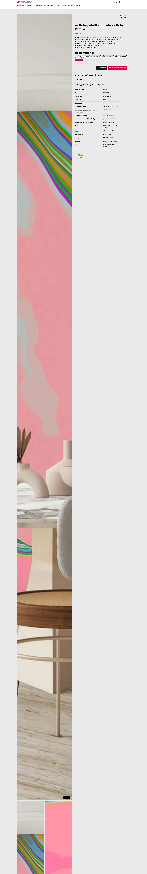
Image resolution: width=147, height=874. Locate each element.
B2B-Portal (126, 2)
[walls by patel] (122, 16)
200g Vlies (86, 56)
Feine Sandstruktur (108, 56)
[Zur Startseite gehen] (35, 2)
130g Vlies (78, 56)
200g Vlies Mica (96, 56)
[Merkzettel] (119, 2)
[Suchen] (116, 2)
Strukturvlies (79, 60)
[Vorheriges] (65, 797)
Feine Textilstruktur (121, 56)
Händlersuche (102, 67)
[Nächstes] (68, 797)
